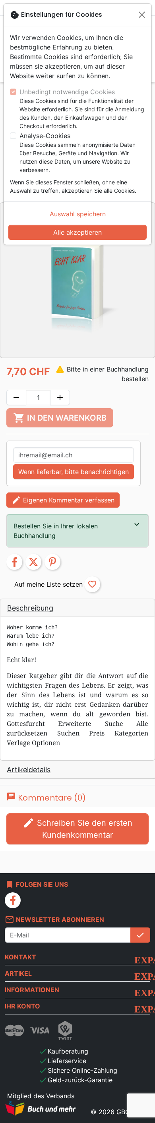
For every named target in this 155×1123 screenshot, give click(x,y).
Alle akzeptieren (77, 232)
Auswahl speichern (78, 214)
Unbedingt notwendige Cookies (67, 92)
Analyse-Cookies (44, 136)
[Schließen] (142, 14)
